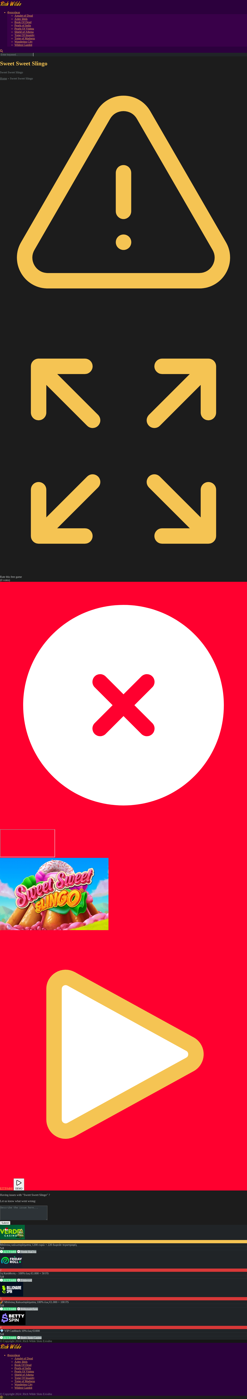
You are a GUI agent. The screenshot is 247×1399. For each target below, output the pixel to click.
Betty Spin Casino (31, 1337)
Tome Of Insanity (24, 35)
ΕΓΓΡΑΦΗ (9, 1251)
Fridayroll (26, 1280)
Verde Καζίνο (28, 1251)
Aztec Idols (20, 18)
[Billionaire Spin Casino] (11, 1295)
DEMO (18, 1188)
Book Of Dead (22, 22)
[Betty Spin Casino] (12, 1324)
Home (3, 78)
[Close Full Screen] (123, 827)
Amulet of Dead (23, 15)
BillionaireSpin (29, 1308)
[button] (54, 894)
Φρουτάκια (13, 12)
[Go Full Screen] (123, 573)
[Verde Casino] (12, 1238)
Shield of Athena (24, 31)
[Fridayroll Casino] (11, 1266)
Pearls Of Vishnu (24, 28)
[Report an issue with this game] (123, 326)
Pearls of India (22, 25)
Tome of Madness (24, 38)
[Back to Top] (1, 1397)
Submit (5, 1223)
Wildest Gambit (23, 44)
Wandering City (23, 41)
